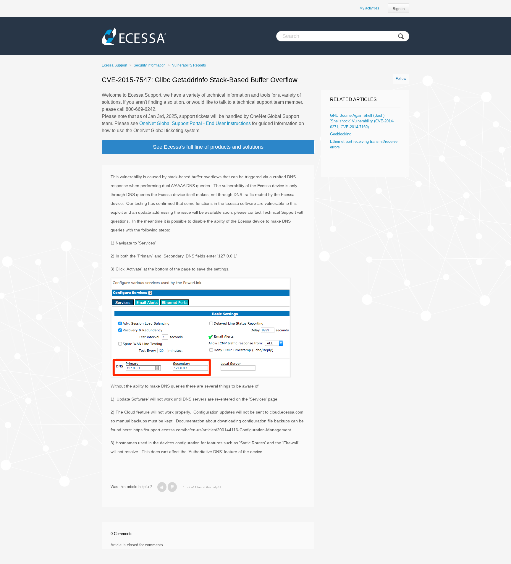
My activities (369, 8)
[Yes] (161, 487)
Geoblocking (340, 134)
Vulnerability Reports (189, 65)
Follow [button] (401, 79)
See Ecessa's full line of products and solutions (208, 147)
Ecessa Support (114, 65)
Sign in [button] (399, 9)
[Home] (134, 36)
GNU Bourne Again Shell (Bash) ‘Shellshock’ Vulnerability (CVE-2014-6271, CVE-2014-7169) (362, 121)
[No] (172, 487)
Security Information (150, 65)
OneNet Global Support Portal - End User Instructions (195, 123)
